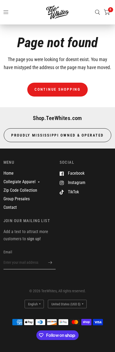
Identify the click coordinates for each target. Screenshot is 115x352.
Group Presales (16, 198)
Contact (10, 207)
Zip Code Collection (20, 190)
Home (8, 173)
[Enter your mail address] (50, 262)
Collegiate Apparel (19, 181)
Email (7, 252)
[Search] (97, 12)
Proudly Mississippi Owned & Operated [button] (57, 135)
